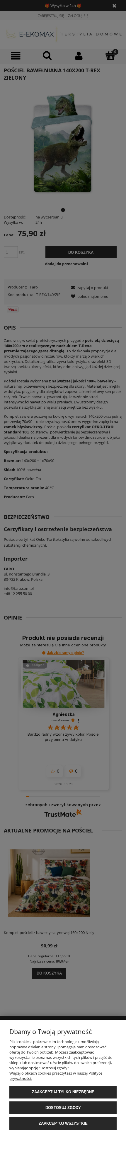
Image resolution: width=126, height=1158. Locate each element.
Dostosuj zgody (63, 1107)
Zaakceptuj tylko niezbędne (63, 1092)
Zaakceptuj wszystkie (63, 1123)
